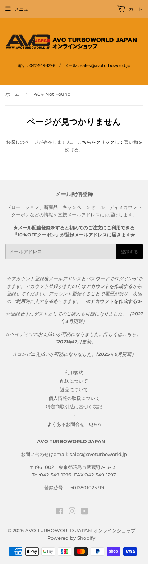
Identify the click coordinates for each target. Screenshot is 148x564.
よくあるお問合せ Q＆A (74, 424)
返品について (74, 389)
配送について (74, 381)
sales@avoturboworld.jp (98, 454)
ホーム (12, 94)
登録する (129, 251)
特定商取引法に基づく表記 (74, 406)
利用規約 (74, 372)
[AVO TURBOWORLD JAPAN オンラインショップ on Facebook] (60, 512)
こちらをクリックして (100, 142)
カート (135, 9)
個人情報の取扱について (74, 398)
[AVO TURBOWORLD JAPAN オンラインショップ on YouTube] (84, 512)
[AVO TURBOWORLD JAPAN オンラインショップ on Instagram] (72, 512)
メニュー (23, 9)
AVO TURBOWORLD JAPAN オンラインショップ (80, 530)
